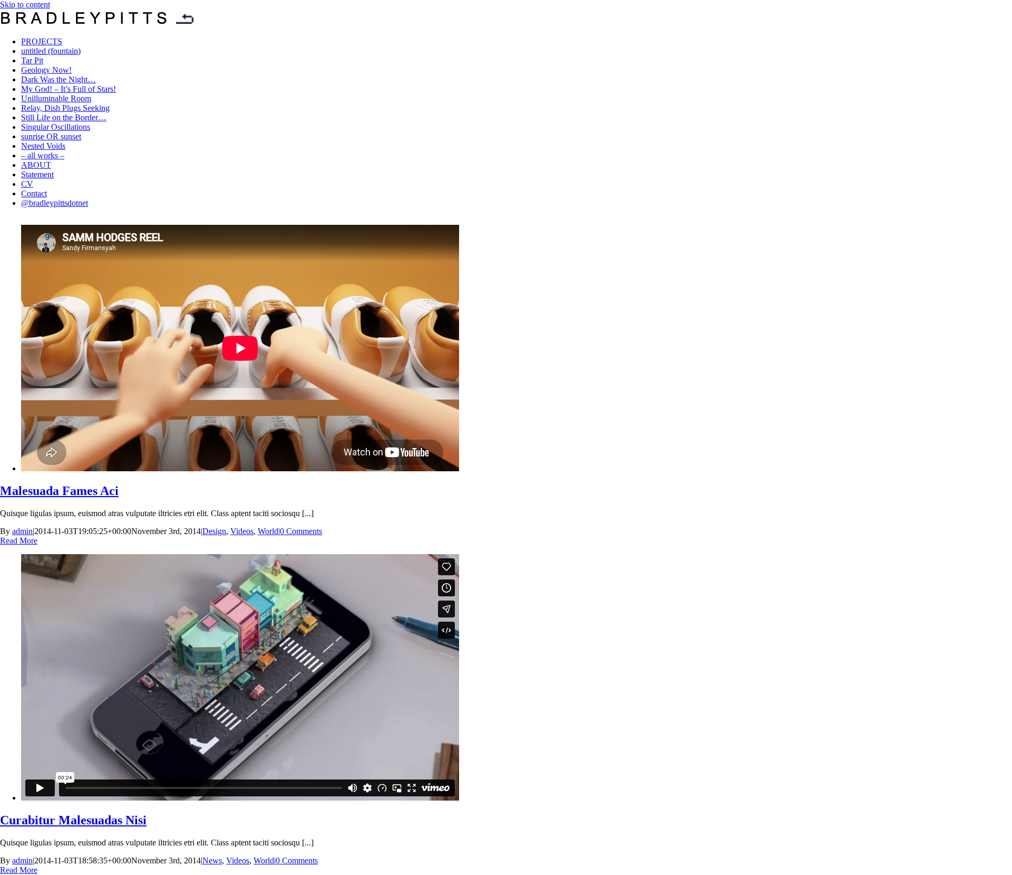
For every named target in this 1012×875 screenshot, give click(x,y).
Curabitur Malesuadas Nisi (73, 820)
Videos (242, 531)
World (268, 531)
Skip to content (25, 4)
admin (22, 531)
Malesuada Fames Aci (59, 491)
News (212, 860)
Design (214, 531)
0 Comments (301, 531)
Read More (18, 540)
